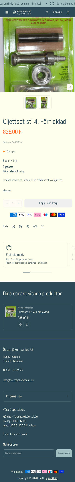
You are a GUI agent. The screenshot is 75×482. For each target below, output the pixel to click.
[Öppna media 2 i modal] (37, 55)
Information (14, 396)
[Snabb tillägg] (27, 324)
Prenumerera (64, 453)
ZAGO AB (52, 478)
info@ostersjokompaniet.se (18, 380)
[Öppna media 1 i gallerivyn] (31, 102)
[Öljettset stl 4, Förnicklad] (37, 317)
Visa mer (7, 190)
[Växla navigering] (7, 12)
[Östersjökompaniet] (22, 12)
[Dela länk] (42, 226)
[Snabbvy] (20, 324)
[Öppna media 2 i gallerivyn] (44, 102)
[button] (47, 12)
